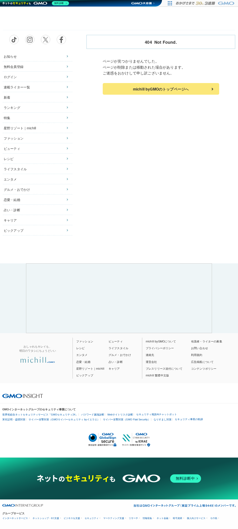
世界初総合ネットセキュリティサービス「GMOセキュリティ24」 (40, 414)
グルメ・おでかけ (17, 189)
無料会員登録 (13, 66)
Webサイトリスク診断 (120, 414)
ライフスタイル (15, 169)
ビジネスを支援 (72, 518)
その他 (213, 518)
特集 (7, 117)
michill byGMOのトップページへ (161, 89)
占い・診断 (12, 210)
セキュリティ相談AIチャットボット (156, 414)
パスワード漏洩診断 (92, 414)
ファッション (13, 138)
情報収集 (147, 518)
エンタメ (10, 179)
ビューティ (12, 148)
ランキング (12, 107)
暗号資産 (177, 518)
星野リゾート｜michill (20, 128)
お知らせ (10, 56)
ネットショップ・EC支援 (46, 518)
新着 (7, 97)
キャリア (10, 220)
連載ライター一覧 (17, 87)
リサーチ (133, 518)
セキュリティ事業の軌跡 (189, 419)
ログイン (10, 76)
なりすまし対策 (163, 419)
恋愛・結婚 (12, 199)
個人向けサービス (196, 518)
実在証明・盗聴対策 (13, 419)
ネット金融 (162, 518)
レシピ (8, 158)
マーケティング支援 (113, 518)
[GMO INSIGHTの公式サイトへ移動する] (22, 395)
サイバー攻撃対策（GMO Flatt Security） (126, 419)
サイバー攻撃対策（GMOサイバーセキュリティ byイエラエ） (64, 419)
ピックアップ (13, 230)
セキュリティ (92, 518)
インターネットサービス (15, 518)
